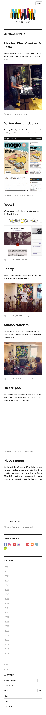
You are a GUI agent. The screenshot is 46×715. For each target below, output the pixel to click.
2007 (7, 640)
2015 (7, 603)
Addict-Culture (20, 211)
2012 (7, 617)
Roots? (9, 204)
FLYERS (6, 701)
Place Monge (14, 460)
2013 (7, 612)
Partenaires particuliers (22, 123)
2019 (7, 585)
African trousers (16, 325)
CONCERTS (8, 685)
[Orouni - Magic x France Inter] (23, 164)
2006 (7, 644)
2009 (7, 631)
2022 (7, 571)
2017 (7, 594)
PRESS (6, 696)
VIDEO (6, 691)
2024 (7, 567)
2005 (7, 649)
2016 (7, 599)
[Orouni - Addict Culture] (23, 237)
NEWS (6, 670)
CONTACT (8, 706)
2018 (7, 590)
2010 (7, 626)
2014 (7, 608)
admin (9, 114)
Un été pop (12, 388)
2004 (7, 653)
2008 (7, 635)
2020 (7, 581)
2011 (7, 622)
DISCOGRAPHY (10, 680)
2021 (7, 576)
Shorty (9, 269)
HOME (6, 665)
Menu (39, 3)
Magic (18, 394)
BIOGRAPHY (9, 675)
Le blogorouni (28, 114)
